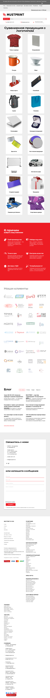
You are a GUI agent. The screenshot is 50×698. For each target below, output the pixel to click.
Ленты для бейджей (8, 626)
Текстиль (7, 614)
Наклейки (28, 524)
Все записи (22, 389)
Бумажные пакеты (7, 607)
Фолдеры (28, 530)
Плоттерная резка (29, 550)
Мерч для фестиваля (30, 584)
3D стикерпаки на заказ (30, 523)
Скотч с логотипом (7, 611)
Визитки (27, 532)
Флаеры (27, 536)
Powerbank (7, 643)
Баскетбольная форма (30, 597)
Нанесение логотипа (11, 5)
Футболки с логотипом (8, 617)
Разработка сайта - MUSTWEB (11, 557)
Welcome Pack (29, 580)
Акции (32, 389)
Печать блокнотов (29, 528)
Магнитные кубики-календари (32, 570)
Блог (5, 527)
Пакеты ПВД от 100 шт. (8, 608)
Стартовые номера (29, 600)
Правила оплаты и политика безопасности (12, 554)
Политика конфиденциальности (10, 548)
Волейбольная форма (30, 599)
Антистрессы (28, 563)
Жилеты (5, 627)
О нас (4, 5)
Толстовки (6, 619)
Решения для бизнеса (32, 578)
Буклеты (27, 537)
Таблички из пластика (30, 549)
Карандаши (28, 559)
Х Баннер (28, 548)
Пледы (5, 640)
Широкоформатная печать (31, 544)
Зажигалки (28, 566)
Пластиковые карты (30, 539)
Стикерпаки (28, 522)
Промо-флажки (29, 538)
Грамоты (27, 535)
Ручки (27, 558)
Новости (38, 389)
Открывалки (28, 565)
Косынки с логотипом (8, 636)
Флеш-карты (29, 575)
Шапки (5, 625)
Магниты (27, 571)
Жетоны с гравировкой (30, 556)
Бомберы (6, 621)
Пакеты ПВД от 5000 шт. (9, 609)
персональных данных (30, 507)
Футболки (6, 616)
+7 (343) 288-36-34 (9, 663)
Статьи (28, 389)
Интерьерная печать (30, 545)
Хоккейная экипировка (30, 598)
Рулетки (27, 564)
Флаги (5, 633)
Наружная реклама (31, 542)
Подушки (6, 638)
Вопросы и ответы (7, 536)
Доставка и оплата (28, 5)
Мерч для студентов (30, 590)
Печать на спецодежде (8, 630)
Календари (28, 527)
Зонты (27, 562)
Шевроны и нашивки (8, 632)
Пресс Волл (28, 546)
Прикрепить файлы (11, 501)
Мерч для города (29, 591)
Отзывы (40, 5)
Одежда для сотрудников (9, 618)
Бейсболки (6, 624)
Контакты (6, 7)
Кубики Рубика (29, 569)
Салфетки (28, 572)
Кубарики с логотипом (30, 529)
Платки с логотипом (8, 637)
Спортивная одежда (32, 594)
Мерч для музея (29, 585)
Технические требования (9, 540)
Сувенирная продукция (33, 555)
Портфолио (35, 5)
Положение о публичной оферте (10, 549)
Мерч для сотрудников (30, 581)
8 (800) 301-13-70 (10, 22)
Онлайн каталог (12, 695)
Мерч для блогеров (30, 586)
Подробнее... (44, 1)
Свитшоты (6, 620)
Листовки (28, 531)
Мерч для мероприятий (30, 583)
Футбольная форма (29, 595)
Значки (27, 561)
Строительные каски (8, 629)
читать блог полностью (9, 425)
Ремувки (27, 557)
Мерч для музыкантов (30, 589)
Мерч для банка (29, 588)
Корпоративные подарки (31, 582)
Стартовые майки (29, 601)
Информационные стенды (31, 552)
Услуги (5, 526)
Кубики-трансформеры (30, 567)
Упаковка (7, 604)
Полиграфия (29, 521)
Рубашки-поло (7, 622)
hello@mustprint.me (25, 22)
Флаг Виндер (6, 635)
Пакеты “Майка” (7, 610)
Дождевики (6, 628)
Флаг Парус (6, 634)
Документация (19, 5)
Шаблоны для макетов (8, 538)
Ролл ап (27, 547)
